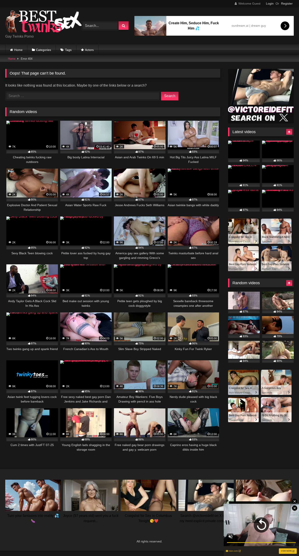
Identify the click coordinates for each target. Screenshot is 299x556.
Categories (43, 50)
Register (287, 3)
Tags (68, 50)
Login (270, 3)
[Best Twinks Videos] (43, 22)
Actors (89, 50)
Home (18, 50)
